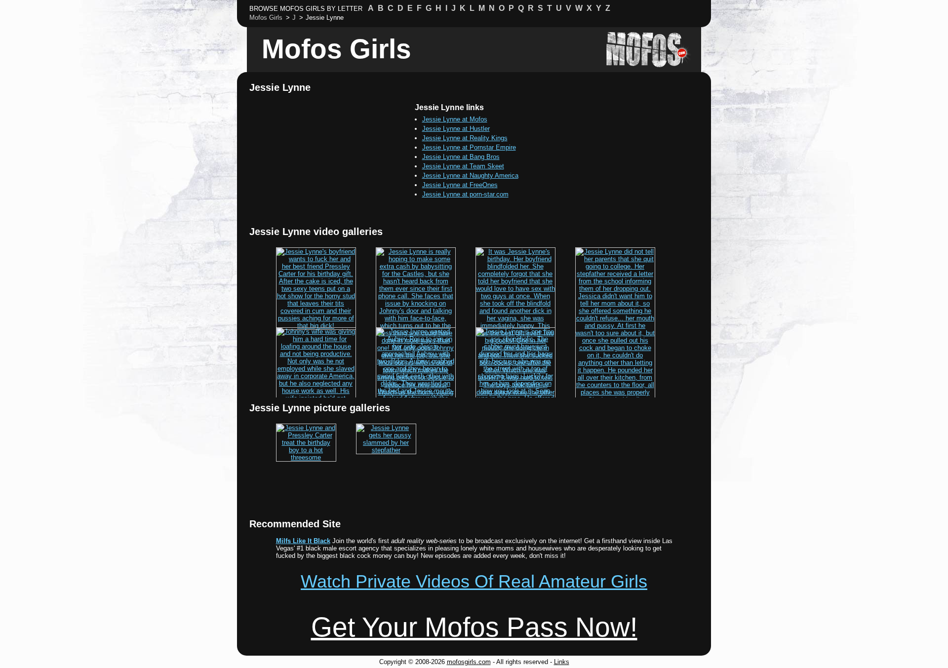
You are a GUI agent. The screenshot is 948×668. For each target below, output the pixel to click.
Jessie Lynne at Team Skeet (463, 166)
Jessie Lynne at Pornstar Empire (469, 147)
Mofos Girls (336, 49)
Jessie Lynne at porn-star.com (465, 194)
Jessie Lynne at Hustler (456, 128)
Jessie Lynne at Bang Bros (461, 156)
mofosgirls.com (469, 662)
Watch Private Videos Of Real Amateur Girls (474, 581)
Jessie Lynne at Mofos (454, 119)
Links (561, 662)
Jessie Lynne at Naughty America (470, 175)
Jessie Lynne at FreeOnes (460, 185)
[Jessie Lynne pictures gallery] (306, 457)
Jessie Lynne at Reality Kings (465, 138)
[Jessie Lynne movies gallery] (316, 325)
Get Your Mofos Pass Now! (474, 627)
